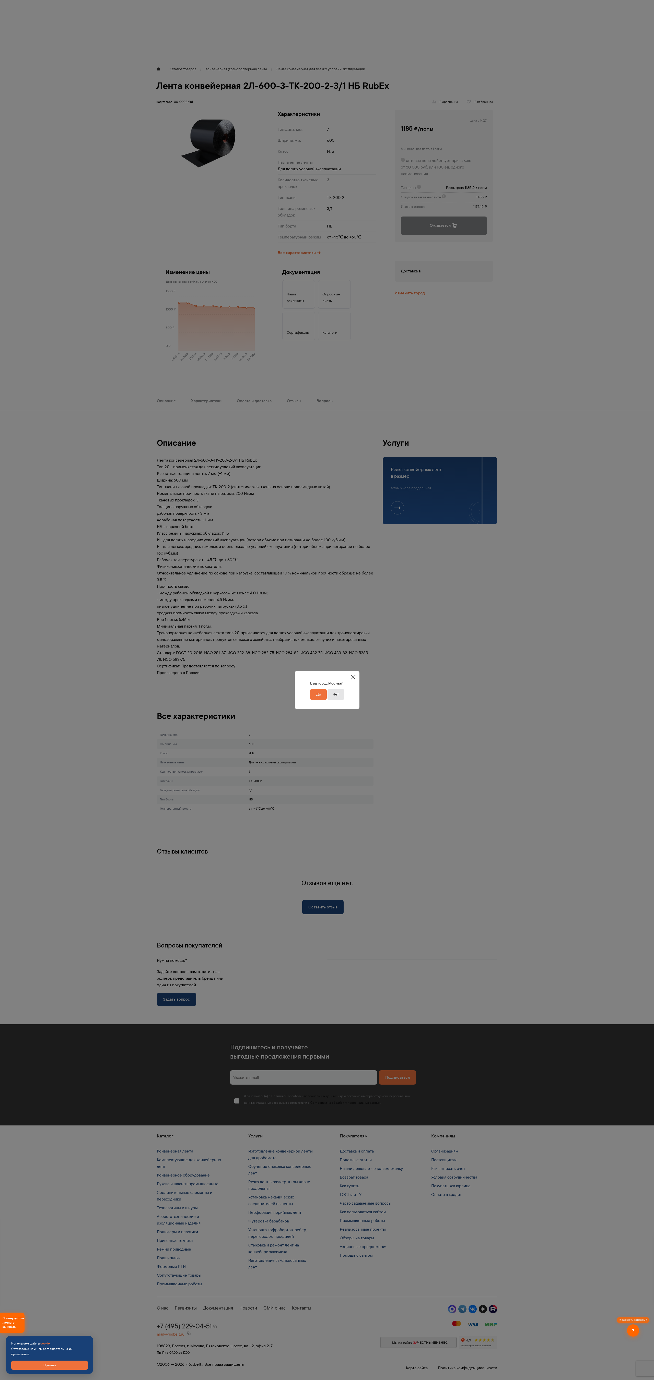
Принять (49, 1365)
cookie (45, 1343)
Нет (336, 694)
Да (318, 694)
